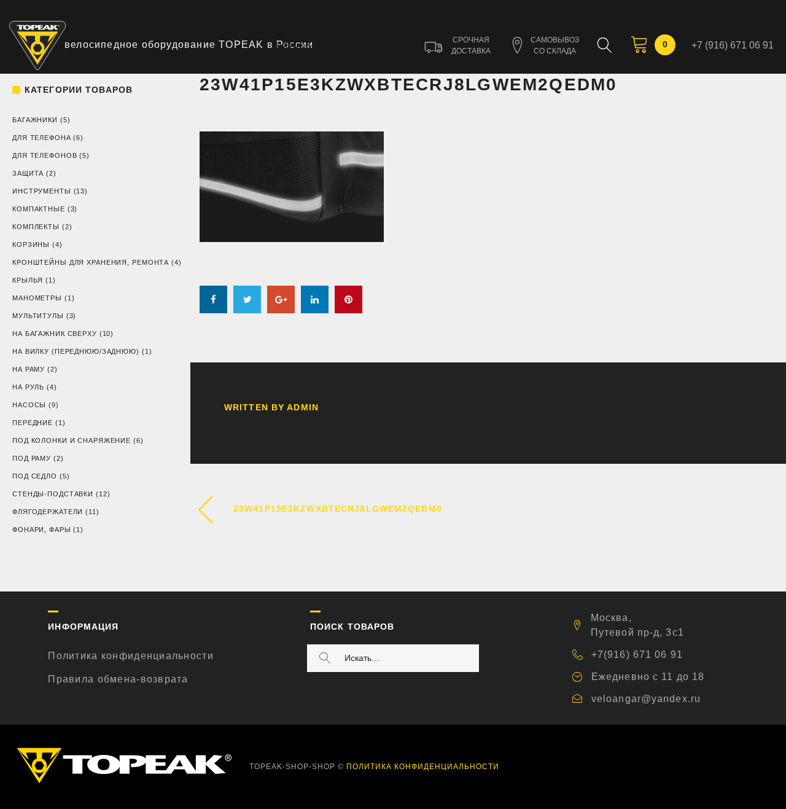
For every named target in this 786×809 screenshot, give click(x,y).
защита (28, 173)
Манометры (37, 298)
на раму (28, 369)
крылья (27, 280)
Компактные (38, 209)
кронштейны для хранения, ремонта (90, 262)
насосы (29, 404)
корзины (31, 244)
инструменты (41, 191)
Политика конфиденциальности (131, 656)
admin (303, 407)
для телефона (41, 137)
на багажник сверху (54, 333)
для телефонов (44, 155)
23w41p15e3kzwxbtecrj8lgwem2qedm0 (337, 509)
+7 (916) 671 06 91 (732, 45)
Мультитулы (38, 315)
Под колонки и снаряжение (71, 440)
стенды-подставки (52, 494)
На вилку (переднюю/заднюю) (75, 351)
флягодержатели (47, 511)
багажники (35, 119)
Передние (32, 422)
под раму (31, 458)
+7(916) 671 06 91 (637, 654)
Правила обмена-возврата (118, 679)
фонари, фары (41, 529)
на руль (28, 387)
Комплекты (36, 226)
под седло (34, 476)
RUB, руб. (293, 45)
